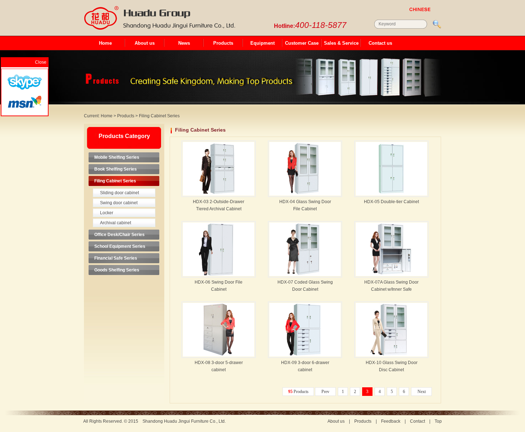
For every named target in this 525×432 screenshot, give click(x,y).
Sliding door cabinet (119, 192)
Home (105, 43)
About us (145, 43)
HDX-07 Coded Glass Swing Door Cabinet (305, 286)
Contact (417, 421)
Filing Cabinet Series (159, 115)
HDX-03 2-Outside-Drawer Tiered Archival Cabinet (218, 205)
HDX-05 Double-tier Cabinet (391, 201)
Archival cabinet (115, 222)
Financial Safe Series (115, 258)
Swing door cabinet (119, 202)
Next (422, 391)
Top (438, 421)
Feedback (390, 421)
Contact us (380, 43)
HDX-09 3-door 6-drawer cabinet (305, 366)
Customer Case (302, 43)
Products (223, 43)
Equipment (262, 43)
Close (40, 62)
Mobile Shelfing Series (116, 157)
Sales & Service (341, 43)
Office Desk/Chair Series (119, 234)
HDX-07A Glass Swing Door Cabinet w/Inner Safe (391, 286)
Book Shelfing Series (115, 169)
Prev (325, 391)
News (184, 43)
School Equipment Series (119, 246)
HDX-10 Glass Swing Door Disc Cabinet (392, 366)
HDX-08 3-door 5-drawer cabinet (219, 366)
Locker (106, 212)
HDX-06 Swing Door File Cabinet (218, 286)
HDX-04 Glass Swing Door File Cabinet (305, 205)
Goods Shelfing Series (116, 270)
